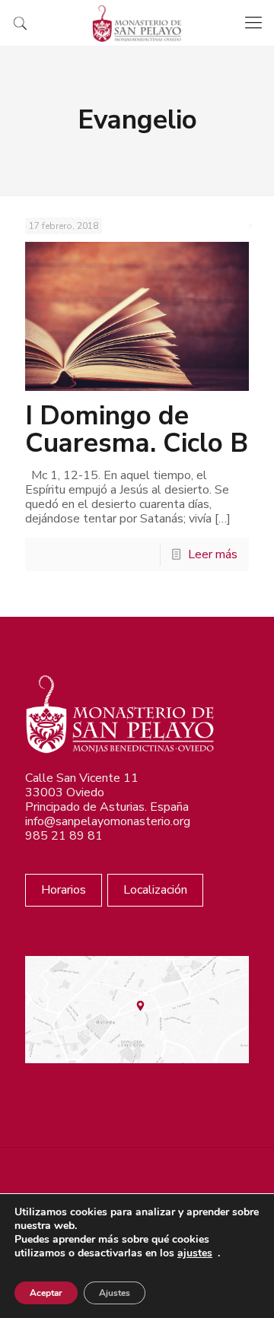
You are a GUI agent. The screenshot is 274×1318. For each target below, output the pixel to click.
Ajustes (114, 1293)
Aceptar (46, 1293)
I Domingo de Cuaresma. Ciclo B (136, 429)
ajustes (194, 1253)
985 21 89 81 (64, 835)
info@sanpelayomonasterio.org (107, 821)
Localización (155, 889)
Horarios (63, 889)
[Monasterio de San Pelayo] (137, 23)
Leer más (212, 554)
